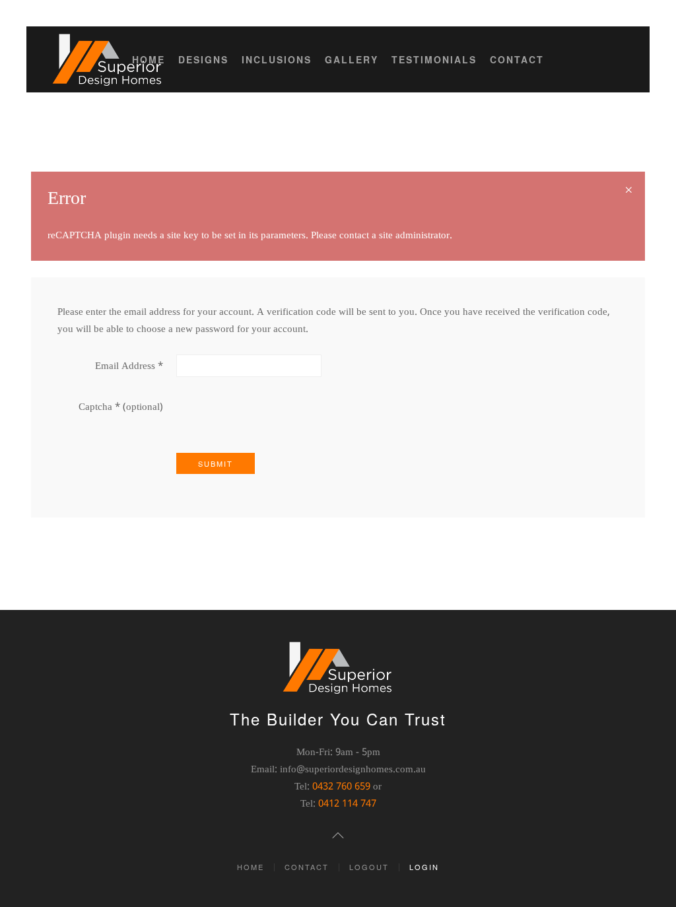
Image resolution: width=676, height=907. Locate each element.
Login (424, 866)
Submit (215, 463)
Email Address (129, 366)
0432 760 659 (341, 786)
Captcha (99, 407)
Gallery (351, 59)
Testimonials (434, 59)
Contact (517, 59)
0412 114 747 (347, 804)
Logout (369, 866)
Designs (203, 59)
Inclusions (277, 59)
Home (148, 59)
